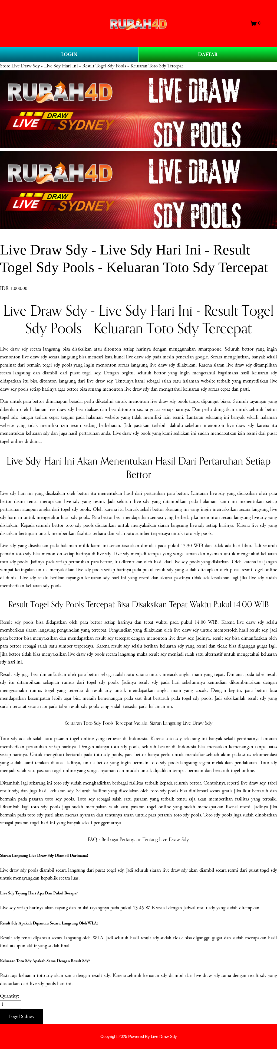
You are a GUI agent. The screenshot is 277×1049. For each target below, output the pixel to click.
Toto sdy (8, 739)
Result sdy (10, 622)
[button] (21, 1016)
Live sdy (8, 493)
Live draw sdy (14, 349)
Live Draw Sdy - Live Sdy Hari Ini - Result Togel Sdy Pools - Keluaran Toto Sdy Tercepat (97, 66)
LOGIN (69, 54)
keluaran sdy (61, 791)
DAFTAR (207, 54)
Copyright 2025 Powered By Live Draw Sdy (138, 1036)
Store (5, 66)
